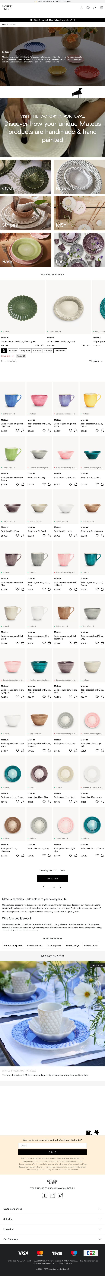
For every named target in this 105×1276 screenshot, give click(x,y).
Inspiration (8, 1229)
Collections (60, 350)
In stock (13, 350)
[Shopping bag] (94, 7)
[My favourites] (88, 7)
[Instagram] (52, 1195)
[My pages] (81, 7)
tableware (38, 908)
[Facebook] (45, 1195)
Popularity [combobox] (95, 361)
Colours (37, 350)
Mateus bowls (91, 945)
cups (59, 908)
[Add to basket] (42, 345)
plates (53, 908)
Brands (5, 24)
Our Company (10, 1239)
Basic (19, 356)
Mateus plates (54, 945)
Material (48, 350)
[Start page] (7, 7)
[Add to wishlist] (37, 346)
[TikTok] (60, 1195)
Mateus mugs (72, 945)
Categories (25, 350)
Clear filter (6, 356)
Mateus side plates (13, 945)
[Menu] (101, 7)
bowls (46, 908)
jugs (68, 908)
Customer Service (12, 1209)
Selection (8, 1219)
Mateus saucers (35, 945)
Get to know (97, 965)
